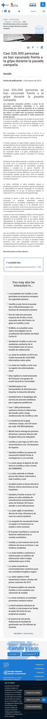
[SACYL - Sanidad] (5, 5)
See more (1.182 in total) (23, 633)
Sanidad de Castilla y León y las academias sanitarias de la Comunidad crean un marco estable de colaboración (22, 345)
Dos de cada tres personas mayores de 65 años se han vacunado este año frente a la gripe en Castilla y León (22, 319)
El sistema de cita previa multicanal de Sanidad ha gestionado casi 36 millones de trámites (22, 623)
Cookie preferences (33, 707)
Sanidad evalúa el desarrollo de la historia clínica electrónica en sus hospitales (23, 487)
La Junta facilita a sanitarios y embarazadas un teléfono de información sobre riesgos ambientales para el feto (22, 557)
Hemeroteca (17, 22)
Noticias (8, 22)
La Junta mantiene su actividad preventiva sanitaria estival (22, 599)
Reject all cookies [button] (33, 700)
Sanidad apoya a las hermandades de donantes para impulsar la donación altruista (23, 389)
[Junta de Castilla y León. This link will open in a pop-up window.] (14, 5)
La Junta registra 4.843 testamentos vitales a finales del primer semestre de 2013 (23, 579)
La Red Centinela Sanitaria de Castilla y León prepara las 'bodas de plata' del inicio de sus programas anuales (23, 609)
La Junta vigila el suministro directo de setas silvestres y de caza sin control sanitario (22, 513)
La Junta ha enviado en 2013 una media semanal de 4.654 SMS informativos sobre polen (23, 357)
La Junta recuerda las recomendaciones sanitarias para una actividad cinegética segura (23, 569)
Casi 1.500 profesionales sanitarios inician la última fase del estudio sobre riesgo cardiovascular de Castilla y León (23, 411)
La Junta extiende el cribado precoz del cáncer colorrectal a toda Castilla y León (22, 476)
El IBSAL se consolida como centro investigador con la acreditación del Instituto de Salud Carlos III (24, 332)
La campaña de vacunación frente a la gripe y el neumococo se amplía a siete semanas (23, 524)
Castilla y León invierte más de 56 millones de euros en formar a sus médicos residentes (24, 545)
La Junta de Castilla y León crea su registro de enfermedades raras (23, 368)
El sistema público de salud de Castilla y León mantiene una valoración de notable (22, 590)
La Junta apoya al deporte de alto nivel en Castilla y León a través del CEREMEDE (23, 466)
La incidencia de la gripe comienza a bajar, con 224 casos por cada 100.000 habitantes (23, 423)
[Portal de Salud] (32, 4)
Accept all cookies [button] (33, 693)
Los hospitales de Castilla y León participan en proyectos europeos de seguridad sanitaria (23, 296)
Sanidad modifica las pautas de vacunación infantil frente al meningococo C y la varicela (22, 455)
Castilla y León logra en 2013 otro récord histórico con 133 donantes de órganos (24, 444)
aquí (8, 703)
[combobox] (36, 11)
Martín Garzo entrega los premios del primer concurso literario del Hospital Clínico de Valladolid (23, 434)
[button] (14, 654)
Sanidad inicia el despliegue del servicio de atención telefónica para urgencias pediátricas (23, 400)
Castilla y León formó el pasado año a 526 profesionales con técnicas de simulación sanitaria (23, 307)
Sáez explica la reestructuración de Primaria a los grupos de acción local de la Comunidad (23, 378)
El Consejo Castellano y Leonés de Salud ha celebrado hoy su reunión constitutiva (24, 534)
